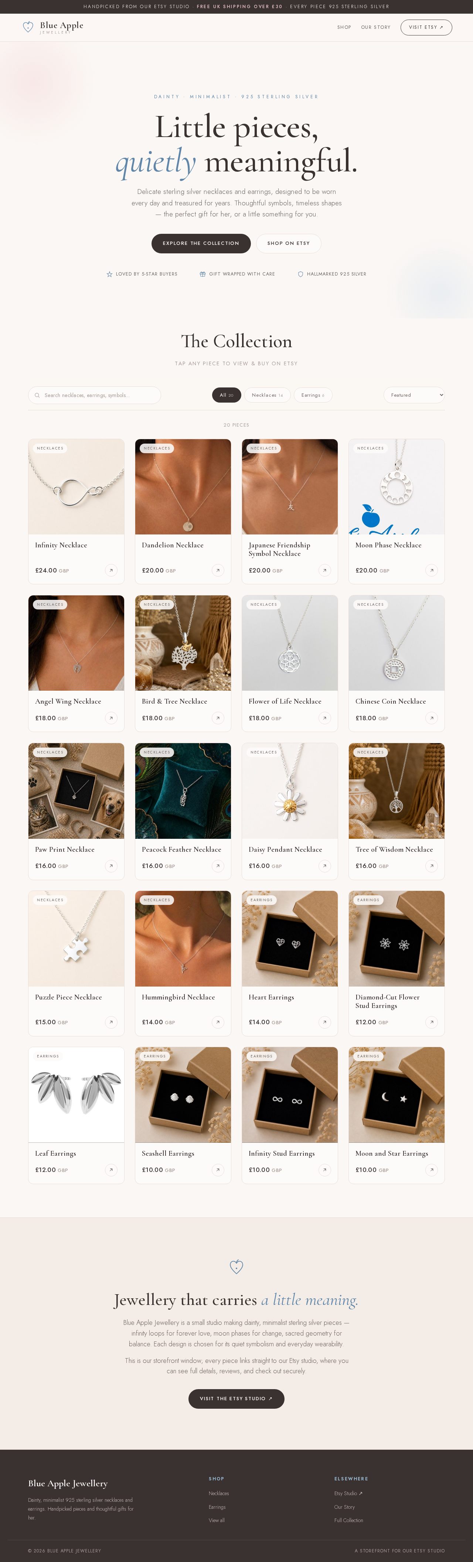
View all (217, 1520)
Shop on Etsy (289, 243)
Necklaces (267, 395)
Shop (344, 27)
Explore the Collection (201, 243)
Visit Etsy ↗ (426, 27)
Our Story (376, 27)
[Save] (113, 450)
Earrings (313, 395)
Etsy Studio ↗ (348, 1493)
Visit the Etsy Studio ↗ (236, 1398)
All (227, 395)
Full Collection (348, 1520)
